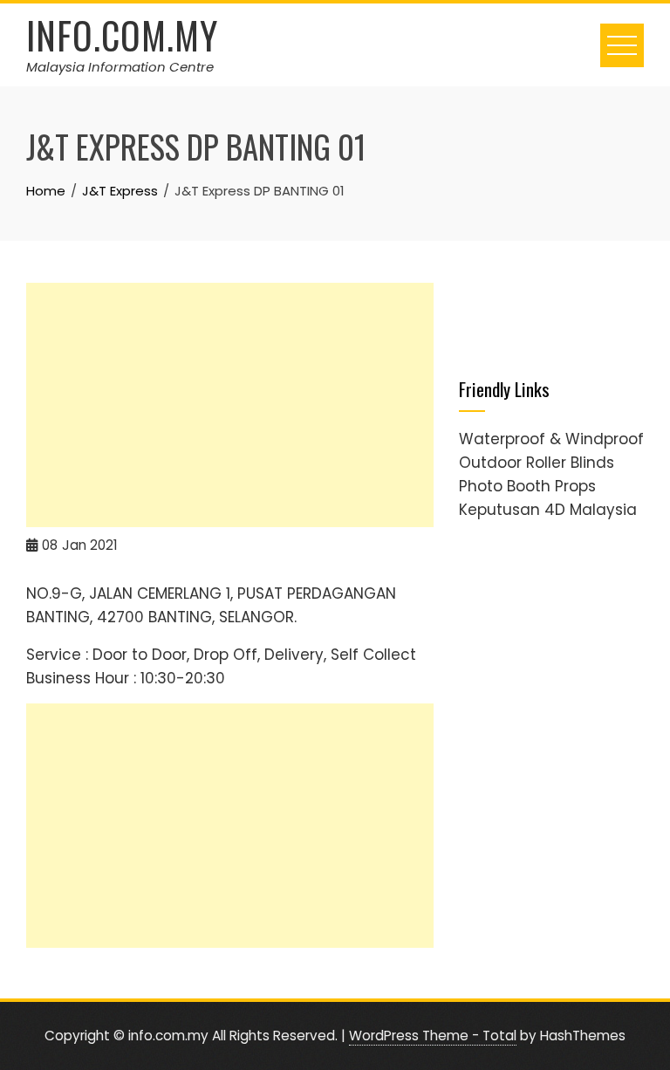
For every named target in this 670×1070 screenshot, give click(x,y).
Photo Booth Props (527, 486)
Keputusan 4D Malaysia (548, 509)
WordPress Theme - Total (432, 1035)
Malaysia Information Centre (120, 67)
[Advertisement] (230, 405)
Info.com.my (122, 35)
